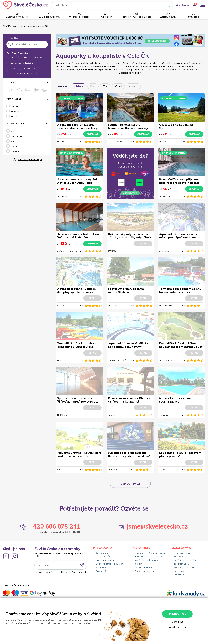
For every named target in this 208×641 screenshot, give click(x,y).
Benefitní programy (105, 553)
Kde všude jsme (182, 553)
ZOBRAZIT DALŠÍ (130, 484)
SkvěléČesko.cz (11, 26)
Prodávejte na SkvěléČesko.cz (150, 553)
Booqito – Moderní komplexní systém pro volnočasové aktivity (149, 560)
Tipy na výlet (101, 571)
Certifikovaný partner (145, 571)
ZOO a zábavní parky (49, 17)
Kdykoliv (78, 86)
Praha (24, 57)
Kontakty (178, 556)
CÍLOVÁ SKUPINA (15, 124)
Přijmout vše (177, 614)
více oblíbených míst (27, 73)
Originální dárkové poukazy (109, 564)
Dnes (93, 86)
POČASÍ (10, 82)
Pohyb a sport (105, 17)
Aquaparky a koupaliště (36, 26)
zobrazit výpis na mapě (30, 159)
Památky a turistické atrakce (136, 17)
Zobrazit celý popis (129, 73)
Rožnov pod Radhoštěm (21, 63)
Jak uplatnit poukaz (105, 560)
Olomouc (38, 57)
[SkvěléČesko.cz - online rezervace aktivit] (25, 5)
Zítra (105, 86)
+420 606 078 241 (54, 526)
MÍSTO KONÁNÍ (14, 99)
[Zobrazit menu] (202, 5)
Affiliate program (143, 567)
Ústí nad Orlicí (29, 68)
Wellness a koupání (79, 17)
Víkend (118, 86)
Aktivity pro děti (193, 17)
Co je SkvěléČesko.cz (106, 556)
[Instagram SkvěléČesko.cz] (15, 556)
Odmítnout (177, 622)
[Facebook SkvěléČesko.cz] (6, 556)
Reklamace (100, 567)
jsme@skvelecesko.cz (157, 526)
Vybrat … (133, 86)
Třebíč (12, 68)
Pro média (179, 575)
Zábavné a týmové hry (17, 17)
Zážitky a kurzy (168, 17)
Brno (12, 57)
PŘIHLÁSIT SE (182, 5)
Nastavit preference (177, 627)
